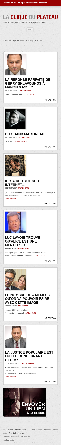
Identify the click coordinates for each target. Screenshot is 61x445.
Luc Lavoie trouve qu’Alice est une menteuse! (22, 241)
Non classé (23, 306)
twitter (55, 429)
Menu (30, 29)
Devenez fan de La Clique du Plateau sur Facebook (25, 2)
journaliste (24, 137)
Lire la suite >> (30, 95)
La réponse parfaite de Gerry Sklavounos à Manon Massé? (27, 83)
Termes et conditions (11, 436)
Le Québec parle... (28, 363)
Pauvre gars (25, 90)
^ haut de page (36, 429)
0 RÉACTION (50, 100)
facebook (47, 429)
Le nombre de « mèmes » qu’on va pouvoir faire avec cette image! (27, 298)
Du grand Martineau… (26, 134)
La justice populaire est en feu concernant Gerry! (29, 356)
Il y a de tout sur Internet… (22, 182)
